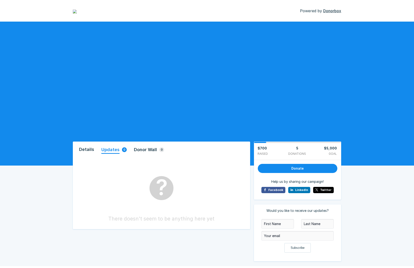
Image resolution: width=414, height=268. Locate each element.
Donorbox (332, 10)
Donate (297, 168)
